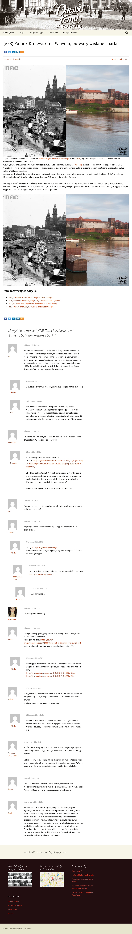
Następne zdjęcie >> (119, 59)
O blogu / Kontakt (70, 32)
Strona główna (9, 32)
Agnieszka (12, 619)
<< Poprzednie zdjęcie (12, 59)
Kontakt (11, 913)
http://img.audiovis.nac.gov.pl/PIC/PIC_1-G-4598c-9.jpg (50, 673)
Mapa (22, 32)
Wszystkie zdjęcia (37, 32)
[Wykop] (18, 50)
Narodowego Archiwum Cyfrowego (54, 158)
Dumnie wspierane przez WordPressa (17, 929)
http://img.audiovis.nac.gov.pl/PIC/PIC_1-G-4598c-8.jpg (50, 676)
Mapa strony (13, 909)
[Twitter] (9, 50)
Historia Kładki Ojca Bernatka (83, 875)
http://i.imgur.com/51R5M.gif (45, 547)
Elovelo (10, 532)
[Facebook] (5, 50)
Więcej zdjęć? (77, 871)
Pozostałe (54, 32)
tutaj (78, 158)
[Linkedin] (13, 50)
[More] (22, 50)
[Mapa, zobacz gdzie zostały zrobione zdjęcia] (52, 879)
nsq (11, 412)
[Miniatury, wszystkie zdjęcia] (20, 879)
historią (78, 164)
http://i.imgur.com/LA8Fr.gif (41, 574)
